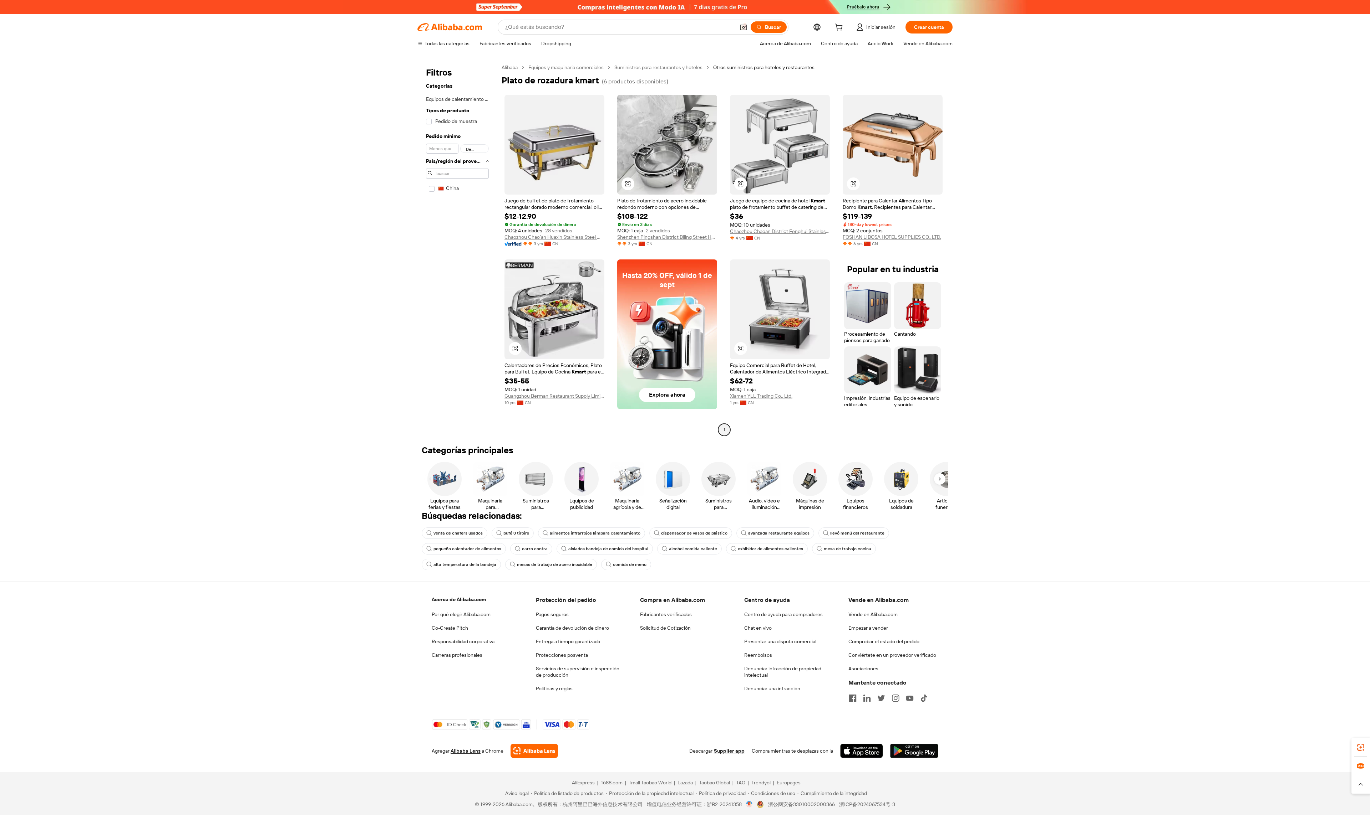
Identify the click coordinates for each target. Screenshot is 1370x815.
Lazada (685, 782)
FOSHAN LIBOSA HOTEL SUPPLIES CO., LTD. (892, 237)
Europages (789, 782)
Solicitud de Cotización (665, 628)
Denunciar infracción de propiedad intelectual (782, 672)
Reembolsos (758, 655)
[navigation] (457, 249)
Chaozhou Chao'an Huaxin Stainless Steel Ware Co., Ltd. (554, 237)
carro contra (535, 548)
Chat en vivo (758, 628)
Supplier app (729, 751)
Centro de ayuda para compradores (783, 614)
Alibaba (510, 67)
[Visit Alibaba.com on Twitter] (881, 698)
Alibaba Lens (466, 751)
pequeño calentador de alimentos (467, 548)
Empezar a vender (868, 628)
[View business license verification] (749, 804)
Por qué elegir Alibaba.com (461, 614)
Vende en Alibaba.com (873, 614)
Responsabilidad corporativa (463, 641)
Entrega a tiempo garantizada (568, 641)
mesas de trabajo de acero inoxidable (554, 564)
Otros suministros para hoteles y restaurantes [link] (764, 67)
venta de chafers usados (458, 533)
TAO (740, 782)
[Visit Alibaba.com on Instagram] (895, 698)
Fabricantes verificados (666, 614)
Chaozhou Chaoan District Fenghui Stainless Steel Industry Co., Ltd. (780, 231)
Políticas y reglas (554, 688)
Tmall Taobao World (650, 782)
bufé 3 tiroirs (516, 533)
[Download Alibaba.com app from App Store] (861, 751)
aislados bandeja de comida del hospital (608, 548)
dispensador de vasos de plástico (694, 533)
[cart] (840, 28)
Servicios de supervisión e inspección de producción (577, 672)
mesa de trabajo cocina (847, 548)
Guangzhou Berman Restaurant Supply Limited (554, 396)
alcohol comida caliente (693, 548)
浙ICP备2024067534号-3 (867, 804)
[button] (743, 27)
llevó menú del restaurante (857, 533)
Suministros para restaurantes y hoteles (658, 67)
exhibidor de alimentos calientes (770, 548)
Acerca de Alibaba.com (459, 599)
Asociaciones (863, 668)
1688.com (612, 782)
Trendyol (761, 782)
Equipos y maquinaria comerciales (566, 67)
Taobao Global (714, 782)
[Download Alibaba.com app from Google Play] (914, 751)
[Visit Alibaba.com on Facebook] (852, 698)
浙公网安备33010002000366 (801, 804)
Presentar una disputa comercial (780, 641)
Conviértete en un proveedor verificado (892, 655)
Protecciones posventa (562, 655)
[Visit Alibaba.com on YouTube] (909, 698)
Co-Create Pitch (450, 628)
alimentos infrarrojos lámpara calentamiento (595, 533)
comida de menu (629, 564)
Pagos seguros (552, 614)
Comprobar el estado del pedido (883, 641)
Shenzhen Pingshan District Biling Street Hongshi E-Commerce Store (667, 237)
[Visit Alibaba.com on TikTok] (924, 698)
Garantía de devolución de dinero (572, 628)
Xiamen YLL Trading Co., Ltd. (761, 396)
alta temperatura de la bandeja (464, 564)
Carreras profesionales (457, 655)
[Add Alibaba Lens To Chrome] (534, 751)
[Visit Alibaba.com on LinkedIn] (867, 698)
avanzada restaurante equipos (779, 533)
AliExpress (583, 782)
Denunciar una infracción (772, 688)
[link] (1360, 747)
